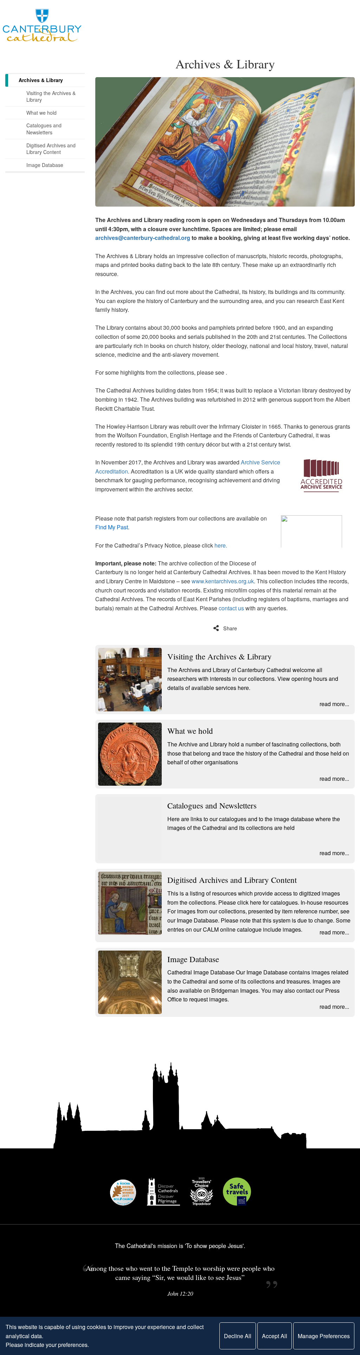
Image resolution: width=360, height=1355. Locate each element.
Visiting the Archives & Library (51, 96)
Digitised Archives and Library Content (51, 149)
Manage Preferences (324, 1336)
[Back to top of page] (349, 1217)
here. (220, 545)
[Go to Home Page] (42, 25)
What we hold (41, 112)
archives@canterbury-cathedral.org (142, 238)
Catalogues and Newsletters (44, 129)
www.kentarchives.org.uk (223, 581)
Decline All (237, 1336)
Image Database (44, 164)
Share (230, 628)
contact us (231, 608)
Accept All (274, 1336)
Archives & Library (41, 79)
